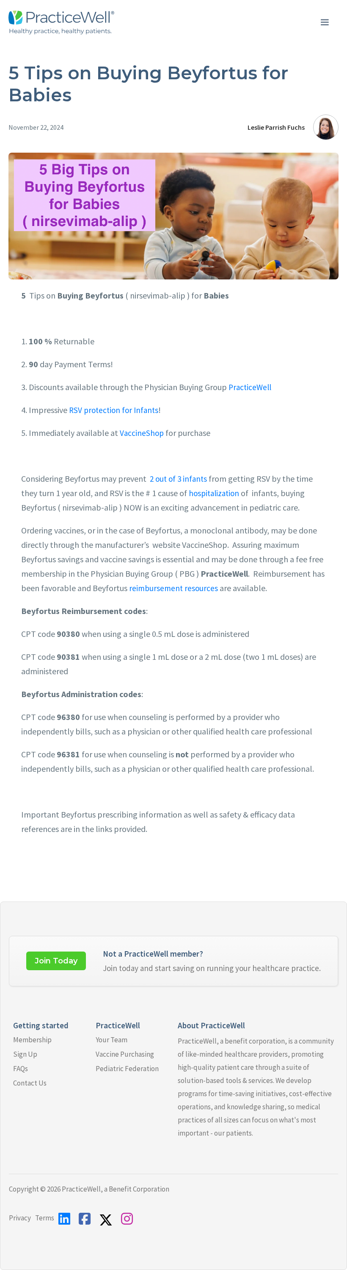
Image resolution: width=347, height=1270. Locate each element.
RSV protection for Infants (112, 410)
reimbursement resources (172, 588)
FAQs (20, 1068)
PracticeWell (249, 387)
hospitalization (213, 493)
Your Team (111, 1039)
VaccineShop (141, 433)
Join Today (56, 961)
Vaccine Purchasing (125, 1054)
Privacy (20, 1218)
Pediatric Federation (127, 1068)
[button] (325, 22)
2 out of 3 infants (178, 479)
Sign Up (25, 1054)
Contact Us (30, 1083)
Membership (32, 1039)
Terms (44, 1218)
